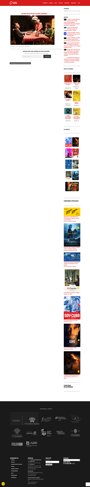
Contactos (13, 477)
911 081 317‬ (32, 464)
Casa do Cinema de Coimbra (70, 221)
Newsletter (48, 459)
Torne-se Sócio (14, 468)
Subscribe (47, 56)
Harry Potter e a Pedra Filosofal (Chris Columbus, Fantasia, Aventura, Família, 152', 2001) (72, 249)
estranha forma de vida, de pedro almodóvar (34, 13)
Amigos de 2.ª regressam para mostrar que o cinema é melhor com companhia (71, 218)
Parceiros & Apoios (46, 408)
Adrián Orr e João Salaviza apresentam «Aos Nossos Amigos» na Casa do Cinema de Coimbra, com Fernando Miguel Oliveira (72, 52)
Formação (73, 2)
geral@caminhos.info (36, 459)
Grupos (13, 462)
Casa (56, 2)
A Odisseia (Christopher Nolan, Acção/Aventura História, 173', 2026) (71, 377)
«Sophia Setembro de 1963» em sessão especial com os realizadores (73, 34)
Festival (61, 2)
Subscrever (49, 464)
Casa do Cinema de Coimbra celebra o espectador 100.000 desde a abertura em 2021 (72, 39)
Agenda (51, 2)
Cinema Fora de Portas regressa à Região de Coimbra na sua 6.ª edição (71, 29)
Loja (79, 2)
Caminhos (45, 2)
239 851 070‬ (32, 461)
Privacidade (14, 475)
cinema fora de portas (16, 464)
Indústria (67, 2)
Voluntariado (14, 470)
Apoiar (12, 466)
